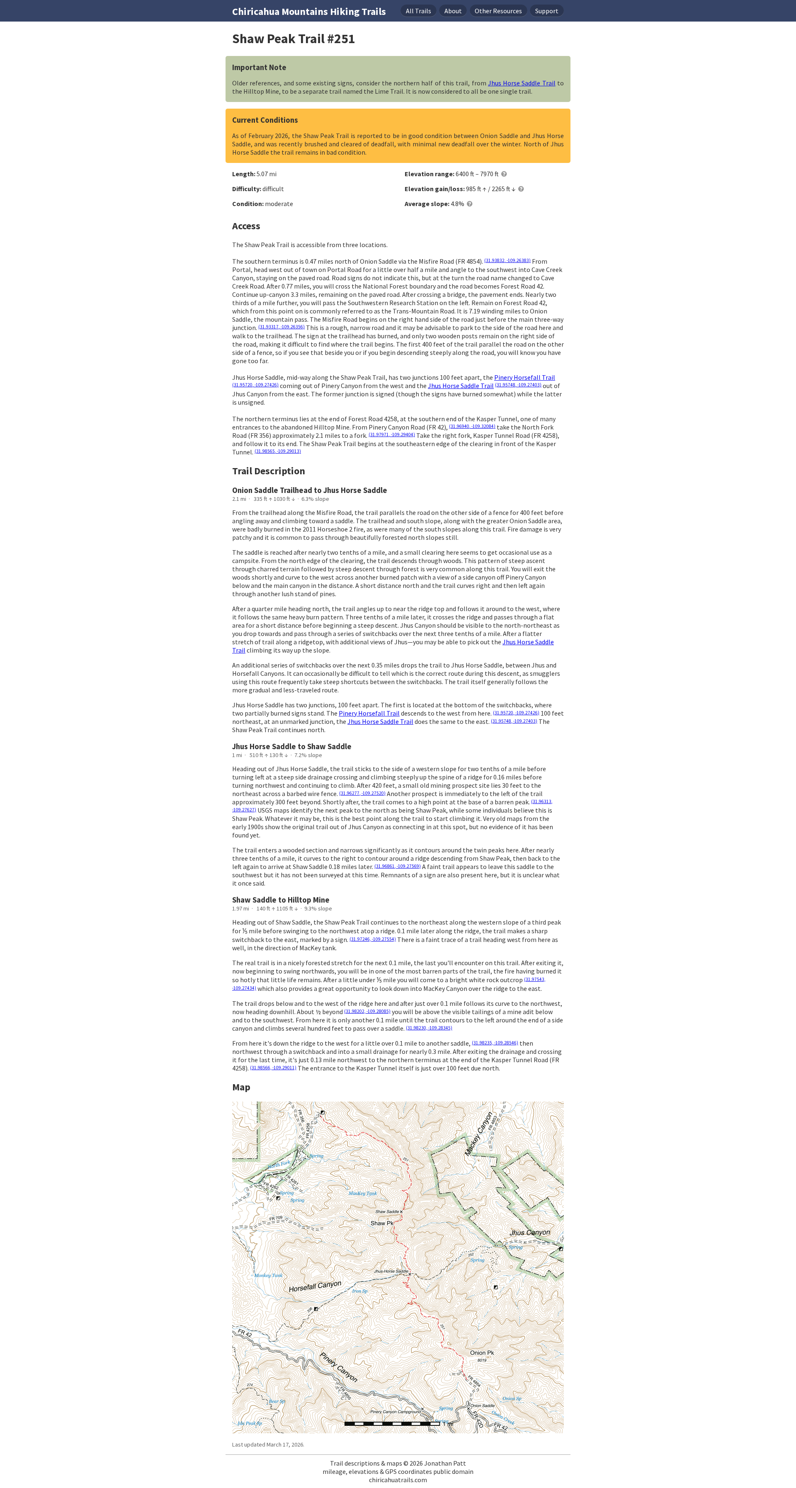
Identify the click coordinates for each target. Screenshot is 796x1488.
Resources (498, 11)
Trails (418, 11)
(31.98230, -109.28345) (429, 1028)
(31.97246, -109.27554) (372, 939)
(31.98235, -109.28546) (495, 1043)
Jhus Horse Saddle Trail (522, 83)
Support (546, 11)
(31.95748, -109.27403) (518, 385)
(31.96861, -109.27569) (397, 866)
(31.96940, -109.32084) (472, 426)
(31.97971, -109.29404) (392, 434)
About (453, 11)
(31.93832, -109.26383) (507, 260)
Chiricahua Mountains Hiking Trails (309, 11)
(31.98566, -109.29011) (273, 1067)
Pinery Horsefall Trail (524, 377)
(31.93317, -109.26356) (281, 327)
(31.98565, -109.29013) (278, 451)
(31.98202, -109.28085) (367, 1011)
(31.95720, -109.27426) (255, 385)
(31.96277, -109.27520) (362, 793)
